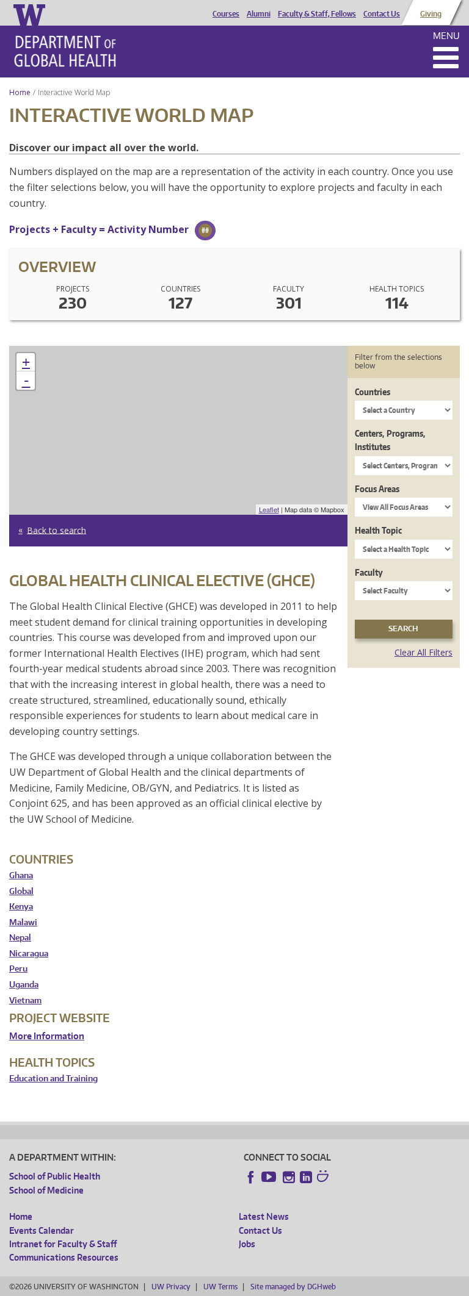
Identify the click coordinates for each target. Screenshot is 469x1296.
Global (21, 891)
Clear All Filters (423, 652)
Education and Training (53, 1078)
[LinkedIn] (306, 1177)
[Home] (65, 51)
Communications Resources (63, 1257)
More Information (46, 1036)
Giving (431, 14)
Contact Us (381, 14)
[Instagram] (289, 1177)
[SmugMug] (324, 1177)
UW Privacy (171, 1286)
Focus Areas (377, 489)
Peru (18, 968)
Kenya (21, 906)
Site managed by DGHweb (293, 1286)
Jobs (247, 1244)
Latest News (264, 1216)
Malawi (23, 922)
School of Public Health (54, 1176)
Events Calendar (41, 1230)
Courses (226, 14)
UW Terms (220, 1286)
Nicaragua (28, 953)
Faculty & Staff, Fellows (317, 14)
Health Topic (378, 530)
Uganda (23, 984)
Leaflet (269, 509)
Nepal (20, 937)
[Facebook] (251, 1177)
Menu (446, 35)
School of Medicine (46, 1190)
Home (20, 92)
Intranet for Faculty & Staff (63, 1244)
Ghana (21, 875)
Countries (372, 392)
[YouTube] (270, 1177)
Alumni (259, 14)
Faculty (369, 572)
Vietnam (25, 1000)
